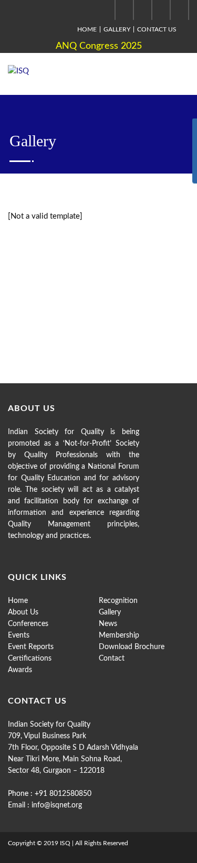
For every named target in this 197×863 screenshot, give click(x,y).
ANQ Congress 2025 (99, 46)
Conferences (28, 624)
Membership (119, 635)
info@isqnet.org (57, 805)
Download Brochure (131, 647)
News (108, 624)
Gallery (116, 29)
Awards (20, 670)
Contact (112, 658)
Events (18, 635)
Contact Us (157, 29)
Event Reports (31, 647)
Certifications (29, 658)
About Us (23, 612)
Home (87, 29)
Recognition (118, 601)
